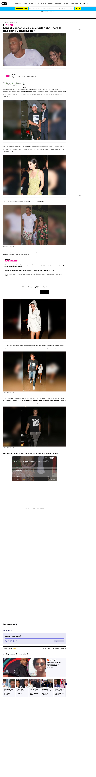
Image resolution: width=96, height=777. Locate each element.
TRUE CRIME (58, 3)
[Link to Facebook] (80, 3)
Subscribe (74, 3)
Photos (9, 22)
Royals (37, 3)
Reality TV (18, 3)
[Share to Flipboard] (19, 83)
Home (4, 22)
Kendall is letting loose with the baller (19, 146)
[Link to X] (87, 3)
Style (31, 3)
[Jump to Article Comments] (4, 83)
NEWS (25, 3)
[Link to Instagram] (84, 3)
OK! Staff (13, 74)
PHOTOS (43, 3)
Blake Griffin (15, 22)
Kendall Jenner (8, 89)
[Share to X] (14, 83)
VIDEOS (50, 3)
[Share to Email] (24, 83)
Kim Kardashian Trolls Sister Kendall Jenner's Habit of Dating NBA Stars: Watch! (29, 270)
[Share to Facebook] (8, 83)
